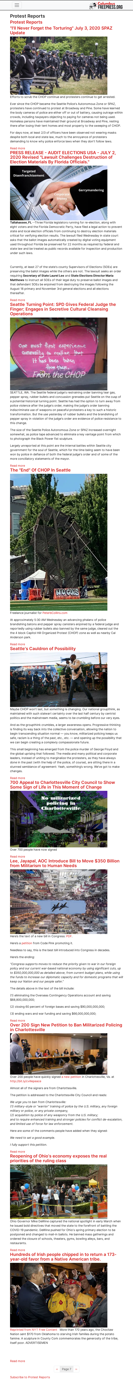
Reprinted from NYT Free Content (33, 1329)
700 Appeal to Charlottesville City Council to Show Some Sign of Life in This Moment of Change (62, 785)
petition (27, 943)
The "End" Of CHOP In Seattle (40, 469)
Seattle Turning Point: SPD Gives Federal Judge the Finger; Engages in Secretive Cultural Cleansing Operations (63, 309)
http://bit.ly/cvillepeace (25, 1081)
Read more (17, 148)
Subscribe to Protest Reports (30, 1377)
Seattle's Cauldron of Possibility (43, 648)
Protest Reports (26, 22)
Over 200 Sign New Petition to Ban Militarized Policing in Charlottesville (66, 1027)
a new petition (71, 1076)
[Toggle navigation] (17, 5)
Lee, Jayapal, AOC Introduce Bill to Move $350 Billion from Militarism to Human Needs (65, 863)
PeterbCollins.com (54, 613)
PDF (69, 936)
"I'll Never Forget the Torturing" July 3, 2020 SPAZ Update (61, 30)
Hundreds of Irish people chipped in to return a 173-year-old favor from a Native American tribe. (63, 1257)
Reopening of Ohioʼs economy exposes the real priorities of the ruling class (58, 1158)
